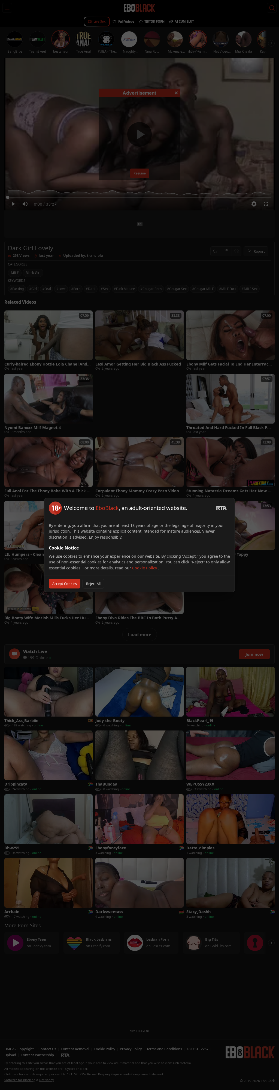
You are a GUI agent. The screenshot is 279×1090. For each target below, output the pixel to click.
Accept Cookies (64, 583)
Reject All (93, 583)
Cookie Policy (145, 567)
